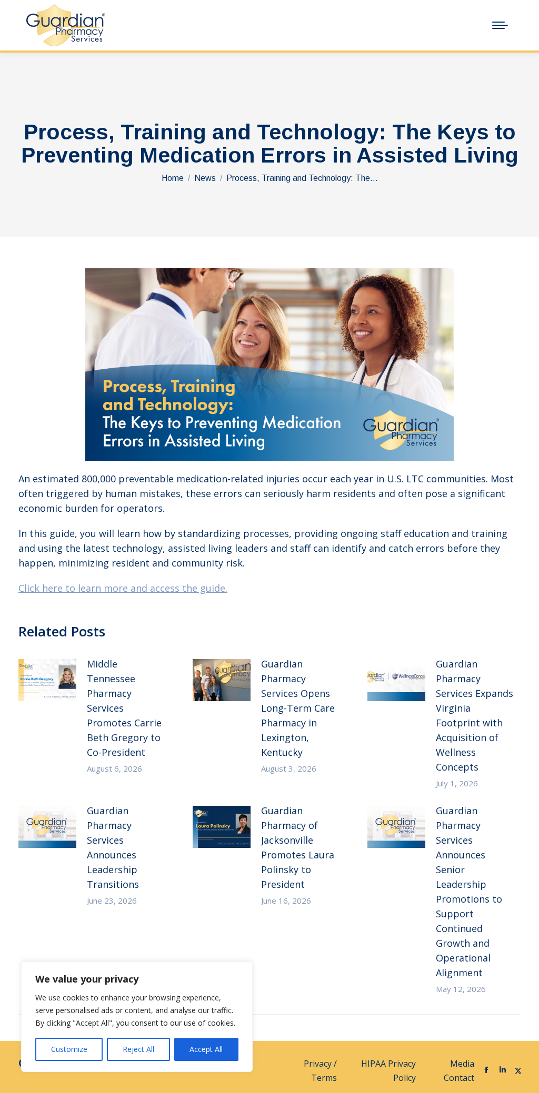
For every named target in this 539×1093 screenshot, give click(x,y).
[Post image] (47, 680)
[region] (137, 1017)
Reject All (138, 1049)
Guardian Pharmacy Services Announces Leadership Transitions (113, 847)
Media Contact (459, 1071)
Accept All (206, 1049)
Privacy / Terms (320, 1071)
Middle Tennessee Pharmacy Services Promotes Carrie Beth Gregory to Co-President (124, 707)
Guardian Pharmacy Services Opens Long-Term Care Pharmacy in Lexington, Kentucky (298, 707)
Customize (69, 1049)
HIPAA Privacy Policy (388, 1071)
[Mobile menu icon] (500, 25)
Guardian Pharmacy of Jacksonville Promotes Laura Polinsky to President (297, 847)
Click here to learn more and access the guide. (122, 588)
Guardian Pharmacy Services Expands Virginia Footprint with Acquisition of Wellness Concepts (474, 715)
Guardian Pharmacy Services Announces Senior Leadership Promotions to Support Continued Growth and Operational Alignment (469, 891)
